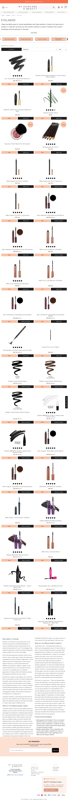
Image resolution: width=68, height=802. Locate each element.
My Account (34, 768)
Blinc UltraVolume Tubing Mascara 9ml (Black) (17, 314)
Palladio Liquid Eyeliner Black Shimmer (17, 412)
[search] (53, 7)
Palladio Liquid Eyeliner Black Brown (50, 381)
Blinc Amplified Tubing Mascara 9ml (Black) (50, 215)
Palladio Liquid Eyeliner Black (17, 381)
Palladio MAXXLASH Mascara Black (50, 520)
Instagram (56, 767)
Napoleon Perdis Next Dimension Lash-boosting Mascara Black (51, 76)
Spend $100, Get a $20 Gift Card (34, 1)
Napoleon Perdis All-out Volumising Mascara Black (17, 110)
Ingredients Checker (37, 772)
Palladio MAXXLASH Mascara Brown (17, 555)
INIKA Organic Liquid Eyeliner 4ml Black (17, 517)
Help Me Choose (66, 402)
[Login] (59, 7)
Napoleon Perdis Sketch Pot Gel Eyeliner (17, 144)
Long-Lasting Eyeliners (59, 39)
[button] (66, 39)
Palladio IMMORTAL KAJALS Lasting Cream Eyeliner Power (17, 451)
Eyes (13, 15)
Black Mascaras (9, 39)
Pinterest (56, 770)
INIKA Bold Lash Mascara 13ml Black (51, 486)
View (9, 84)
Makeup (8, 15)
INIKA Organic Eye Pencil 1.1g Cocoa (50, 181)
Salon (33, 770)
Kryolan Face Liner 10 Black (50, 347)
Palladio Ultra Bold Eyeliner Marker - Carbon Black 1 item (17, 586)
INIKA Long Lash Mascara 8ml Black (51, 249)
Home (2, 15)
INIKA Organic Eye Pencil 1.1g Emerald (17, 215)
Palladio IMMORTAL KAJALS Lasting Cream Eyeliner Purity (50, 416)
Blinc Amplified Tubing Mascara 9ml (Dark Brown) (17, 249)
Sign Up (55, 750)
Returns (33, 775)
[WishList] (62, 7)
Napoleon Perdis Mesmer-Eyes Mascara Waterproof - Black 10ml (50, 622)
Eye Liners (19, 15)
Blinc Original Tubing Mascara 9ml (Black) (50, 451)
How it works (51, 790)
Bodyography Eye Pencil (50, 147)
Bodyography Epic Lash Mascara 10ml (50, 586)
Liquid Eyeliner (42, 39)
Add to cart (25, 84)
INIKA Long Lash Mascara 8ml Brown (17, 283)
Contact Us (34, 767)
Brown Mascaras (26, 39)
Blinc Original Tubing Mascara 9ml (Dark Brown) (17, 486)
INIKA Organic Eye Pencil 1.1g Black (17, 181)
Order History (35, 773)
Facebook (56, 768)
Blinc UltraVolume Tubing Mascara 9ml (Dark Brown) (50, 315)
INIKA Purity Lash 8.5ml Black (51, 551)
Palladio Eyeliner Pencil (50, 113)
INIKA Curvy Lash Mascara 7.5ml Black (50, 280)
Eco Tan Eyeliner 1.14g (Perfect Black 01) (17, 78)
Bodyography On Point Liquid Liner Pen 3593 (17, 350)
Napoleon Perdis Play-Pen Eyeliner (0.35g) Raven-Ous (17, 619)
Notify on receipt (59, 186)
